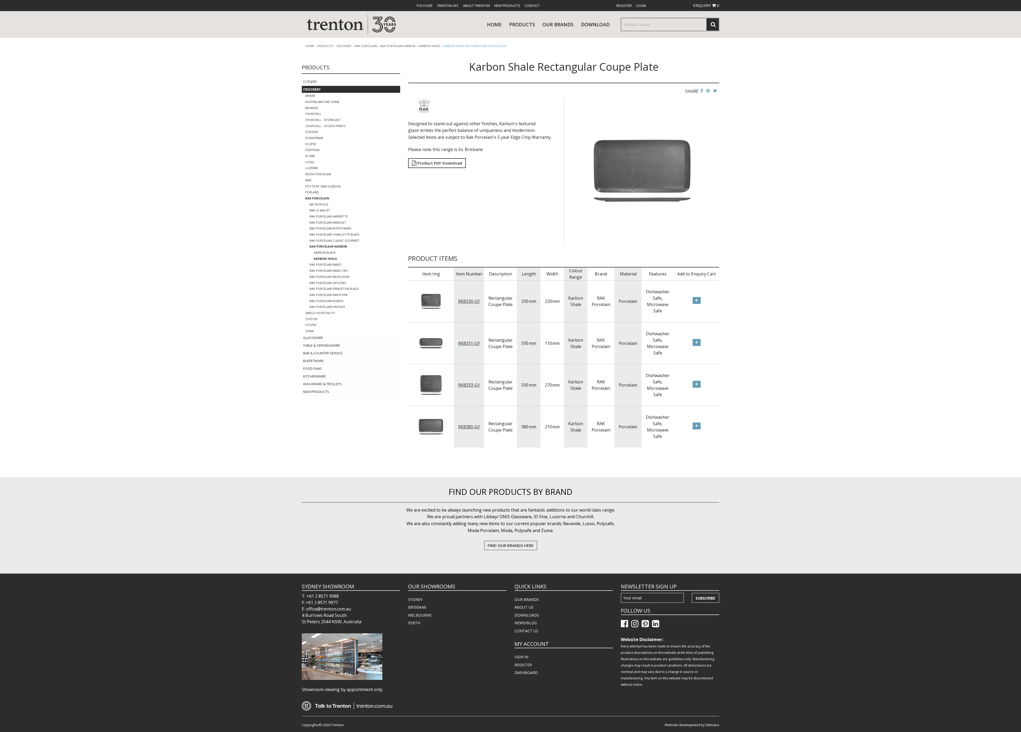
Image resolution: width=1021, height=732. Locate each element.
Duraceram (314, 138)
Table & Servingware (321, 345)
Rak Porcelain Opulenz (327, 283)
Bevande (311, 108)
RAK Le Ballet (319, 210)
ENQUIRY (706, 5)
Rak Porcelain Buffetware (330, 228)
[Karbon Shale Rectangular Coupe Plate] (642, 170)
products (522, 24)
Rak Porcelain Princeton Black (334, 289)
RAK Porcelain (366, 46)
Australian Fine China (322, 102)
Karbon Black (325, 252)
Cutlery (310, 81)
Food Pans (312, 368)
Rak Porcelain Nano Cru (328, 271)
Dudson (311, 132)
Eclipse (310, 144)
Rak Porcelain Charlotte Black (334, 234)
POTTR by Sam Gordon (323, 186)
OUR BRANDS (526, 599)
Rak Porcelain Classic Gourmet (334, 240)
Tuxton (311, 319)
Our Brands (558, 24)
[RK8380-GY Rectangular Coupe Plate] (431, 426)
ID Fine (310, 156)
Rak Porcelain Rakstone (328, 295)
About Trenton (476, 5)
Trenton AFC (448, 5)
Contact (532, 5)
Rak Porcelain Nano (325, 264)
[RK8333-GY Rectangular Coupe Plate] (431, 384)
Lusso (310, 162)
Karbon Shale (429, 46)
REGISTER (523, 664)
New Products (507, 5)
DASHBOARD (526, 672)
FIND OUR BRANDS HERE (511, 545)
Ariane (310, 96)
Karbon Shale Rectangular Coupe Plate (475, 45)
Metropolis (318, 204)
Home (494, 24)
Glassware (313, 337)
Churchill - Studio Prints (325, 126)
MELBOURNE (420, 615)
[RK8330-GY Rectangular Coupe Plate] (431, 301)
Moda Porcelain (318, 174)
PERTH (414, 622)
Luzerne (311, 168)
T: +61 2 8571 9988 (320, 596)
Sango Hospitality (320, 313)
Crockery (344, 46)
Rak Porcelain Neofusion (329, 277)
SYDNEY (415, 599)
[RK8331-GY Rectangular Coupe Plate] (431, 343)
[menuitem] (425, 5)
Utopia (310, 325)
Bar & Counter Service (323, 353)
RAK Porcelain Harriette (328, 216)
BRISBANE (417, 607)
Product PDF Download (439, 163)
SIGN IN (521, 656)
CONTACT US (526, 630)
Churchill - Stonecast (323, 120)
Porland (312, 192)
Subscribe (705, 598)
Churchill (313, 114)
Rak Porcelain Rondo (326, 301)
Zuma (309, 331)
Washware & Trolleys (322, 384)
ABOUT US (523, 607)
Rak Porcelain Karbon (397, 46)
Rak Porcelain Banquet (327, 222)
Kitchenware (314, 376)
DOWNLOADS (526, 615)
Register (624, 5)
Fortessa (312, 150)
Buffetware (313, 360)
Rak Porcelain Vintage (327, 307)
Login (641, 5)
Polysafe (425, 5)
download (595, 24)
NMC (308, 180)
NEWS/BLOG (525, 622)
